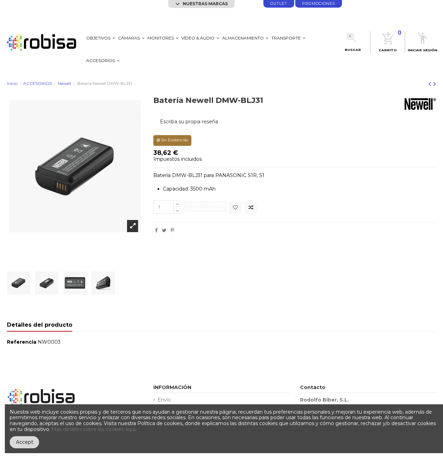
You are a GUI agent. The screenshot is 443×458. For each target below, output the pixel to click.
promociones (318, 3)
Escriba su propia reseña (189, 121)
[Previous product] (430, 83)
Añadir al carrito (204, 206)
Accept (24, 442)
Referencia (21, 342)
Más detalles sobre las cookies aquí (93, 429)
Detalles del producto (39, 325)
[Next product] (434, 83)
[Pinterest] (172, 230)
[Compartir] (156, 230)
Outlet (278, 3)
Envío (164, 400)
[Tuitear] (164, 230)
